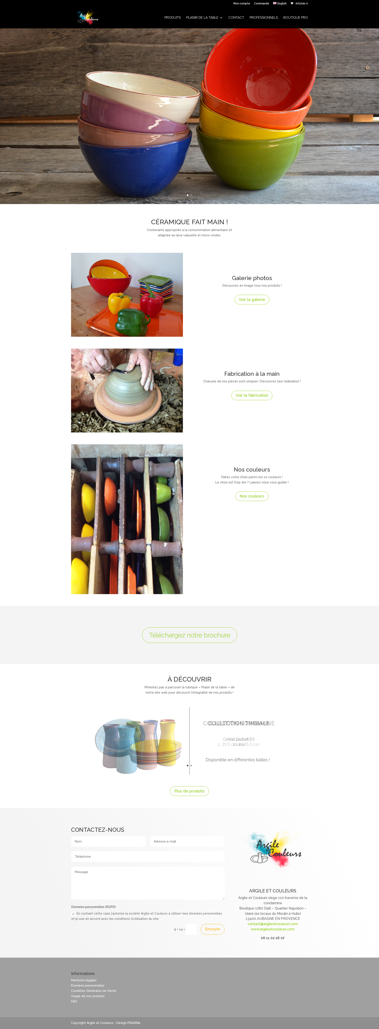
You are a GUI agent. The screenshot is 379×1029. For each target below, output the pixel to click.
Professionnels (264, 18)
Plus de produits (189, 791)
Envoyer (212, 929)
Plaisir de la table (202, 18)
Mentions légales (84, 980)
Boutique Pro (295, 18)
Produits (172, 18)
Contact (236, 18)
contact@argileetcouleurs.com (273, 924)
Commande (261, 3)
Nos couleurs (252, 496)
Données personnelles (87, 985)
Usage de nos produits (88, 996)
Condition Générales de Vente (93, 991)
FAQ (74, 1001)
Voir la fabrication (252, 395)
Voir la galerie (252, 299)
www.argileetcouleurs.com (273, 929)
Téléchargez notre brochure (189, 635)
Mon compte (241, 3)
